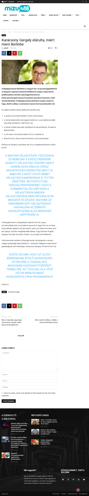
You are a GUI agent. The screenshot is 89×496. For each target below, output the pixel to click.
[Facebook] (82, 1)
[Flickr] (73, 480)
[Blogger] (63, 480)
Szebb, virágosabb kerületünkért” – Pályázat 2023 (47, 442)
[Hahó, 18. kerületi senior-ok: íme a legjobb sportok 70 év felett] (35, 422)
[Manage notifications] (78, 490)
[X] (9, 53)
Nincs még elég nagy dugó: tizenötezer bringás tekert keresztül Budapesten (12, 322)
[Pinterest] (14, 53)
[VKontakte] (84, 480)
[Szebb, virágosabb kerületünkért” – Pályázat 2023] (35, 442)
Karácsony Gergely (14, 292)
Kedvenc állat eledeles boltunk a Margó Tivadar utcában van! (49, 432)
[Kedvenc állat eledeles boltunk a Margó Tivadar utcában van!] (35, 432)
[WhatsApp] (20, 53)
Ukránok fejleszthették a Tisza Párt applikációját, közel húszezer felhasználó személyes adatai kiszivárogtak (19, 427)
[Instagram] (79, 480)
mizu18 (6, 48)
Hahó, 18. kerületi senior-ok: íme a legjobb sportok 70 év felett (49, 422)
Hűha (9, 32)
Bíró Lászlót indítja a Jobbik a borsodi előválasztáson (46, 321)
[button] (84, 26)
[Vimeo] (86, 1)
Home (4, 32)
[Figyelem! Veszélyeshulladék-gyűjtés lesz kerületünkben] (6, 455)
